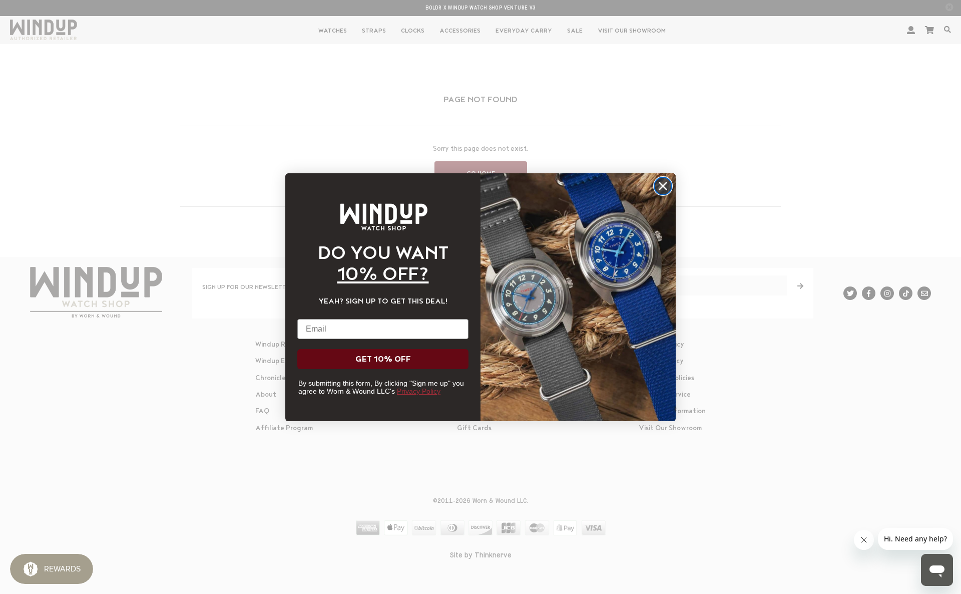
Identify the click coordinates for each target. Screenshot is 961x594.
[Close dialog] (663, 186)
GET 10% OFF (383, 359)
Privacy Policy (418, 391)
